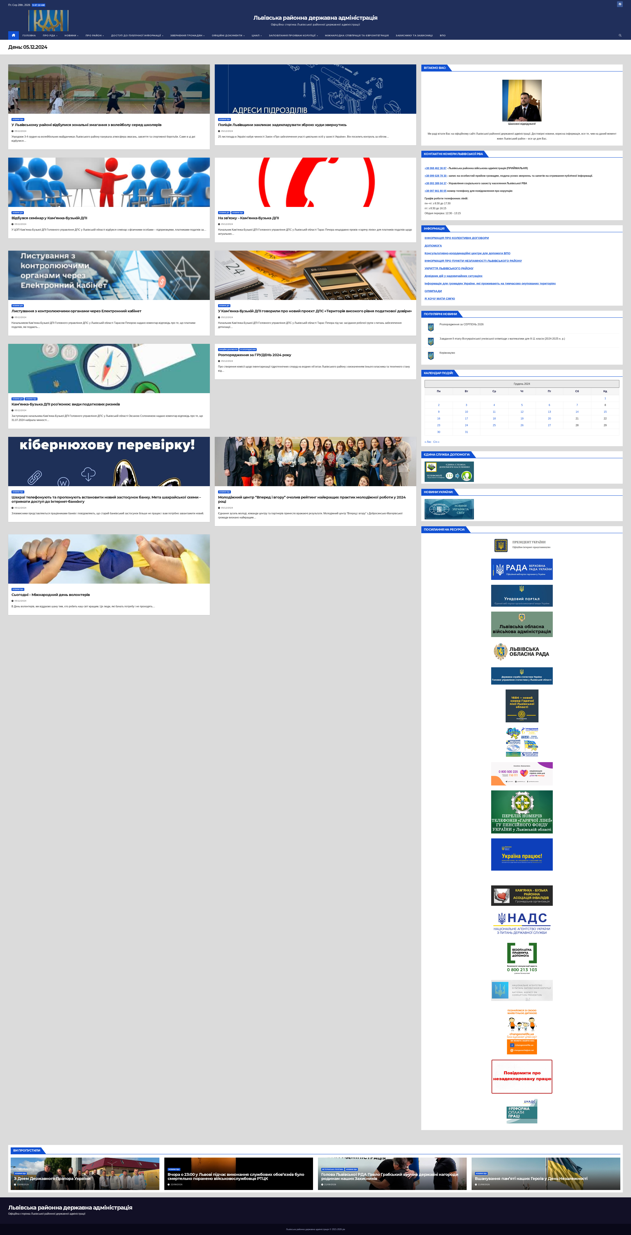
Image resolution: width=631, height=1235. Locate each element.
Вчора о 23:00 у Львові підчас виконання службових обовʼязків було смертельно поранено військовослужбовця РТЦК (236, 1176)
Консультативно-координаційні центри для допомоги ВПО (467, 253)
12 (522, 411)
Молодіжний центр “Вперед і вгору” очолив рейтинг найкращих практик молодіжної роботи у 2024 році (312, 499)
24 (466, 425)
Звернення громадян (186, 35)
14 (577, 411)
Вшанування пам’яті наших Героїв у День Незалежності (531, 1178)
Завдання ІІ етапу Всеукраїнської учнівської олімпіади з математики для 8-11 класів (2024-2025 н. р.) (502, 338)
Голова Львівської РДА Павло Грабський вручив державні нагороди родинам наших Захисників (389, 1176)
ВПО (443, 35)
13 (549, 411)
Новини (71, 35)
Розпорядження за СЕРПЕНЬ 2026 (462, 324)
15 (605, 411)
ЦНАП (256, 35)
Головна (29, 35)
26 (522, 425)
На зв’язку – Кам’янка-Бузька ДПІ (248, 218)
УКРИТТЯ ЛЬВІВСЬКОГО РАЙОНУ (449, 268)
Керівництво (447, 352)
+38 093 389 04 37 (435, 183)
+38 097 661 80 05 (435, 191)
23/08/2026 (23, 1184)
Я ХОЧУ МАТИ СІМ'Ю (440, 298)
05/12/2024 (20, 131)
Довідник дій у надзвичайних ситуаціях (453, 276)
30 (438, 432)
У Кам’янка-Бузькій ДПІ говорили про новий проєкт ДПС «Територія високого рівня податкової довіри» (315, 311)
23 (438, 425)
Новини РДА (17, 119)
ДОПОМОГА (433, 245)
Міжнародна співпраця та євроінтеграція (357, 35)
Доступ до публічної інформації (136, 35)
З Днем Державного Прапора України (52, 1178)
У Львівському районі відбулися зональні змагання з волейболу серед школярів (86, 125)
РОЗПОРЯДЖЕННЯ (248, 349)
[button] (620, 35)
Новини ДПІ (17, 213)
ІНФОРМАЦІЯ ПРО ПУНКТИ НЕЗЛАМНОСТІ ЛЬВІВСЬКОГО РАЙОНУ (473, 260)
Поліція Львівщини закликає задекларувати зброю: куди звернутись (282, 125)
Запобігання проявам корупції (292, 35)
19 (522, 418)
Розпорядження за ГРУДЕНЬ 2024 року (254, 355)
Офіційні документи (227, 35)
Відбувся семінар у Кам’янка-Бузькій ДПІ (49, 218)
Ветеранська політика (332, 1169)
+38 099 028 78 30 (436, 175)
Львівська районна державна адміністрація (315, 17)
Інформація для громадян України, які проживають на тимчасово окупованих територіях (490, 283)
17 (466, 418)
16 (438, 418)
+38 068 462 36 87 (435, 168)
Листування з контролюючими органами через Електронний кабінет (76, 311)
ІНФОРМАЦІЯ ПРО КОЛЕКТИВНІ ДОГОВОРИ (457, 238)
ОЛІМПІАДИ (433, 291)
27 (549, 425)
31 (466, 432)
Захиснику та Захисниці (414, 35)
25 (494, 425)
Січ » (436, 441)
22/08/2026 (177, 1184)
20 (549, 418)
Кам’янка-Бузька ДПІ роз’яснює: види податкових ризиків (66, 404)
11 (494, 411)
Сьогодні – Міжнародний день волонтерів (51, 595)
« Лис (428, 441)
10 (466, 411)
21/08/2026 (330, 1184)
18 (494, 418)
